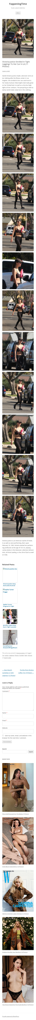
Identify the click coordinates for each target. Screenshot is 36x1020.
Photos (17, 655)
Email (4, 720)
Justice (6, 655)
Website (4, 728)
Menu (18, 13)
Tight (25, 655)
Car (3, 655)
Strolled (21, 655)
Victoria (30, 655)
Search (4, 749)
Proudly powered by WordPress (10, 1016)
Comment (6, 691)
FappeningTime (18, 3)
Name (4, 713)
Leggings (11, 655)
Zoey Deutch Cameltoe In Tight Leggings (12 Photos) (8, 672)
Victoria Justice (20, 653)
